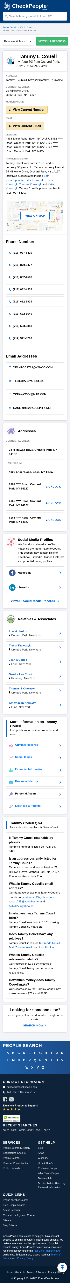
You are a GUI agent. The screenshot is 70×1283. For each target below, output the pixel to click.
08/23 (22, 1130)
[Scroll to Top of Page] (62, 1267)
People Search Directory (16, 1147)
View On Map (35, 215)
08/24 (14, 1130)
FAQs (41, 1152)
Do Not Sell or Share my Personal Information (51, 1185)
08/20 (47, 1130)
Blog (40, 1147)
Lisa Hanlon (46, 947)
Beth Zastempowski (21, 947)
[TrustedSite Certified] (11, 1118)
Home (9, 1272)
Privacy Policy (25, 1258)
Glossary (43, 1157)
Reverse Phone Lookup (16, 1163)
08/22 (30, 1130)
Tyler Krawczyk (34, 180)
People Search (9, 27)
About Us (19, 1272)
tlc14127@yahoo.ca (21, 905)
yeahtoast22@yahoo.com (38, 897)
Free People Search (14, 1205)
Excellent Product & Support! (20, 1105)
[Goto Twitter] (11, 1100)
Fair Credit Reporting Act (47, 1250)
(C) (21, 27)
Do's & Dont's (45, 1163)
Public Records (11, 1168)
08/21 (39, 1130)
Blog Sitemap (10, 1225)
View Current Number (28, 109)
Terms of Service (36, 1272)
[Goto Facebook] (5, 1100)
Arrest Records (11, 1210)
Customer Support (48, 1168)
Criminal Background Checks (19, 1215)
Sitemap (7, 1220)
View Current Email (26, 126)
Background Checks (14, 1152)
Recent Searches (20, 1125)
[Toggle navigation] (63, 6)
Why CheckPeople (48, 1173)
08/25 (6, 1130)
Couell (29, 27)
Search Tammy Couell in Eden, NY (30, 16)
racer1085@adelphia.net (24, 901)
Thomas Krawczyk (30, 184)
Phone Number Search (15, 1200)
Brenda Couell (51, 942)
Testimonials (45, 1178)
